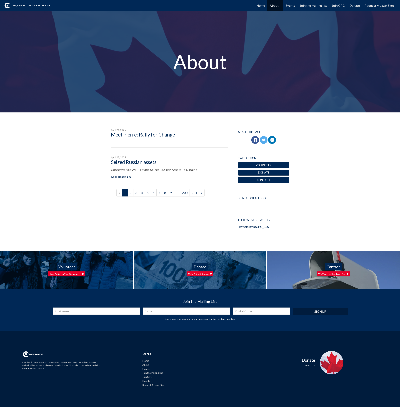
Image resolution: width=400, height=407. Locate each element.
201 (194, 193)
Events (290, 5)
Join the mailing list (313, 5)
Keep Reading (120, 176)
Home (260, 5)
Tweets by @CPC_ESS (253, 226)
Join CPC (338, 5)
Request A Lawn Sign (379, 5)
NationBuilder (38, 368)
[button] (255, 140)
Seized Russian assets (133, 162)
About (145, 364)
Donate (354, 5)
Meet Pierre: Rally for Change (143, 135)
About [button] (274, 5)
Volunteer (263, 165)
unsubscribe (206, 319)
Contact (263, 180)
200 (185, 193)
